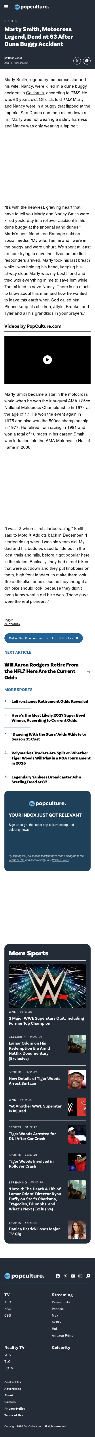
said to (11, 535)
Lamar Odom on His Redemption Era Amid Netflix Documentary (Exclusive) (29, 1050)
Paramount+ (61, 1302)
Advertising (12, 1388)
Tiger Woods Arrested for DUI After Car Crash (32, 1136)
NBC (7, 1308)
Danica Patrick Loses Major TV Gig (34, 1231)
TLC (7, 1361)
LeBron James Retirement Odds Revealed (49, 701)
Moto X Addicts (32, 535)
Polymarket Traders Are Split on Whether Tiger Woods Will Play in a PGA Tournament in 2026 (51, 757)
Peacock (58, 1308)
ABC (7, 1302)
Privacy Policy (60, 860)
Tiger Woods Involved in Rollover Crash (31, 1164)
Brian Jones (15, 57)
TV (7, 1294)
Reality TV (14, 1347)
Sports (10, 21)
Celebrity (17, 1036)
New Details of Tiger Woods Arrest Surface (34, 1081)
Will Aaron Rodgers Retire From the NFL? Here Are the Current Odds (41, 670)
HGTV (8, 1368)
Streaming (18, 1182)
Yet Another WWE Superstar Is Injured (35, 1108)
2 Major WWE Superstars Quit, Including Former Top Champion (46, 1020)
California (35, 92)
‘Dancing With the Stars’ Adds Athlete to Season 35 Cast (48, 737)
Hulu (55, 1328)
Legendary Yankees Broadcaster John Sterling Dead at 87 (46, 779)
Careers (10, 1402)
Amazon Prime (63, 1335)
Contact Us (12, 1382)
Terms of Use (17, 860)
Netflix (56, 1322)
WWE (12, 1011)
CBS (7, 1315)
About (8, 1395)
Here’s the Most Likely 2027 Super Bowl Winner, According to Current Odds (48, 718)
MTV (7, 1355)
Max (55, 1315)
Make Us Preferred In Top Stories (42, 638)
